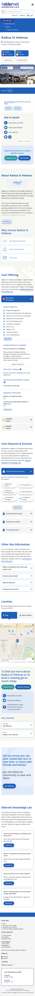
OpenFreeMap (10, 659)
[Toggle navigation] (33, 4)
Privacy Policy (26, 990)
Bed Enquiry (24, 158)
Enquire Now (11, 158)
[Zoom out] (33, 655)
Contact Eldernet (7, 932)
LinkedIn (5, 958)
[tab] (17, 299)
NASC (4, 924)
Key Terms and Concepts (9, 925)
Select (10, 91)
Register (22, 15)
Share (18, 108)
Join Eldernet (9, 786)
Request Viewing (23, 687)
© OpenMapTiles (17, 659)
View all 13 (17, 507)
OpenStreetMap (5, 660)
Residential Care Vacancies (10, 927)
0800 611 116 (9, 982)
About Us (15, 15)
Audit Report (7, 409)
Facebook (5, 956)
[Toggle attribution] (33, 659)
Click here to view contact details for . (13, 950)
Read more (8, 845)
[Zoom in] (33, 652)
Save (9, 108)
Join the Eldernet (9, 102)
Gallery (4, 68)
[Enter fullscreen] (33, 625)
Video (10, 68)
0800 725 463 (9, 977)
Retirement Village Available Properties (13, 929)
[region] (17, 642)
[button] (9, 485)
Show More (8, 338)
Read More (6, 221)
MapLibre (4, 659)
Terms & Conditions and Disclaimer (14, 990)
